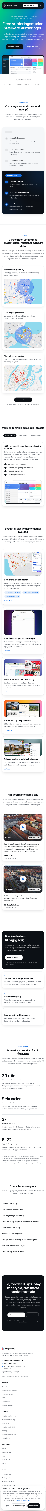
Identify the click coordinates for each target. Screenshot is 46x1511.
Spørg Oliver (6, 1438)
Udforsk (7, 601)
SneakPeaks (6, 1401)
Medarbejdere (6, 1452)
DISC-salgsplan (7, 1398)
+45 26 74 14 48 (10, 1363)
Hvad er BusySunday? (10, 1204)
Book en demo (6, 1460)
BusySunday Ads (7, 1405)
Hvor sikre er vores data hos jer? (13, 1246)
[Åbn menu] (40, 5)
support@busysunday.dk (14, 1360)
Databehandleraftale (9, 1485)
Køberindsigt (23, 435)
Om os (4, 1449)
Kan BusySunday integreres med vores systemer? (20, 1222)
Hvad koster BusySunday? (11, 1228)
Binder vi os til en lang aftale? (12, 1234)
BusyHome (5, 1423)
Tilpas (6, 1505)
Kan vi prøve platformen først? (13, 1252)
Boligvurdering (10, 435)
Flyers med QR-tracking (9, 1390)
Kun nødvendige (19, 1505)
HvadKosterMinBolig (8, 1419)
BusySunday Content (9, 1434)
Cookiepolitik (6, 1478)
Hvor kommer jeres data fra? (12, 1210)
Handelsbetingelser (8, 1481)
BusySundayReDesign (9, 1416)
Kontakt (4, 1463)
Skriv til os (32, 1315)
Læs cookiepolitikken (23, 1500)
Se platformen (32, 46)
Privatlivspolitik (6, 1474)
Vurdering (5, 1387)
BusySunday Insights (9, 1427)
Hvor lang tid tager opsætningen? (14, 1216)
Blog (3, 1456)
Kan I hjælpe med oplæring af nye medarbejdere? (20, 1240)
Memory (4, 1430)
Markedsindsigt (36, 435)
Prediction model (7, 1394)
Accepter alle (34, 1505)
